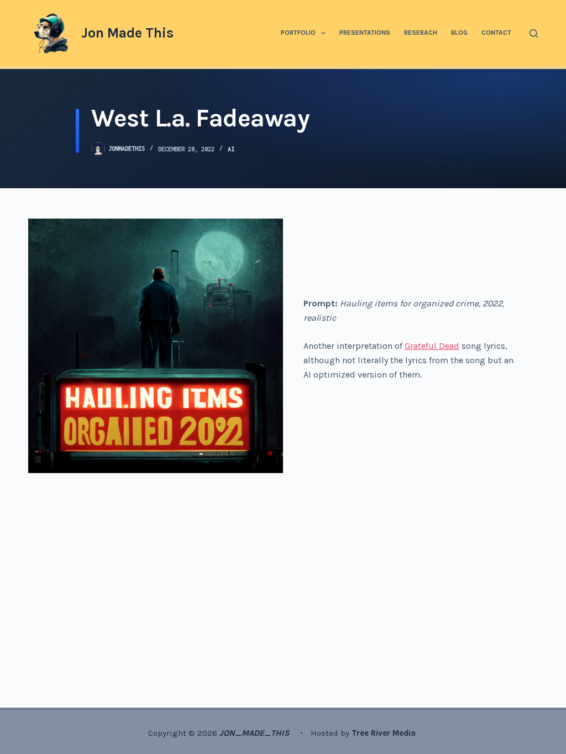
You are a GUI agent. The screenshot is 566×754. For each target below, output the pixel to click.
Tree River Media (385, 733)
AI (231, 149)
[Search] (534, 33)
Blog (459, 32)
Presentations (364, 32)
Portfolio (298, 32)
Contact (496, 32)
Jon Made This (127, 33)
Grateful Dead (432, 346)
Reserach (420, 32)
